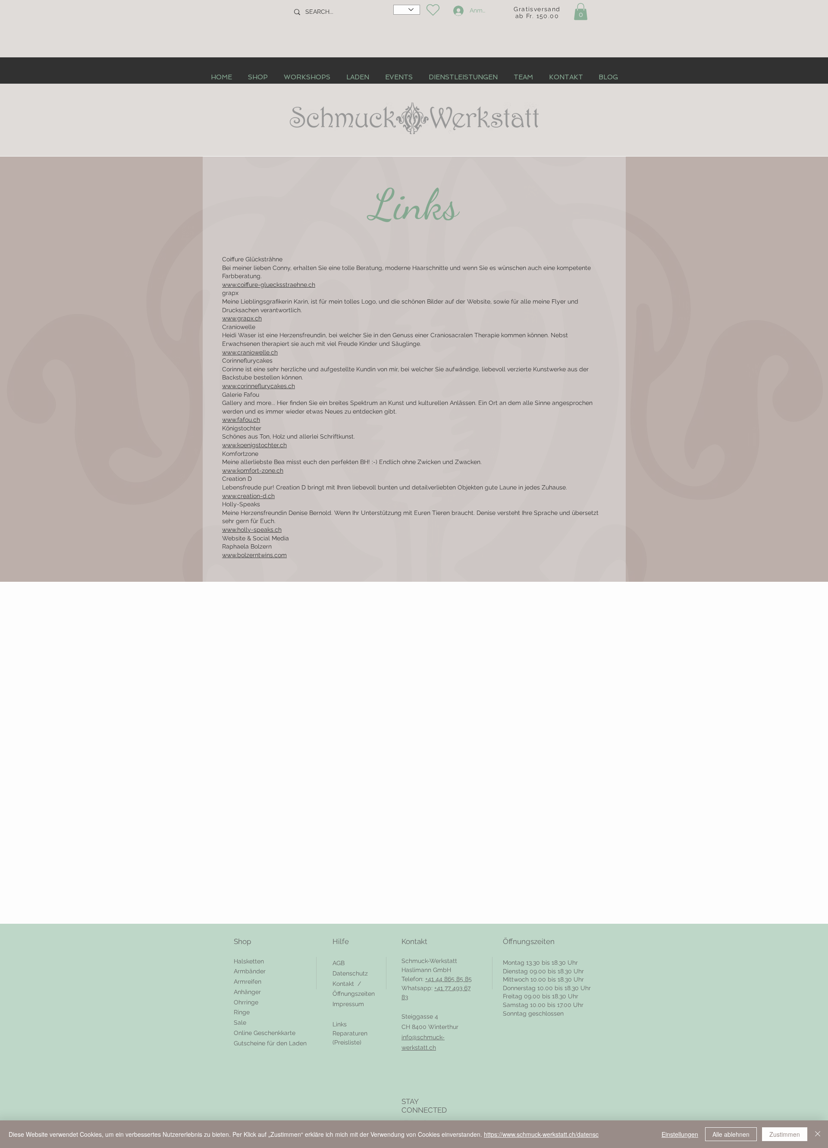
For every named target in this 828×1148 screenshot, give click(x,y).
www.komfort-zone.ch (252, 470)
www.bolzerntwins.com (254, 555)
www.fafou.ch (241, 419)
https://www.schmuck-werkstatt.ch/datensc (541, 1134)
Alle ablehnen (731, 1134)
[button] (581, 11)
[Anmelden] (457, 11)
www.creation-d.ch (248, 495)
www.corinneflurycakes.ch (258, 386)
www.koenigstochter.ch (254, 445)
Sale (240, 1022)
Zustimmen (784, 1134)
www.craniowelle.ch (250, 352)
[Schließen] (817, 1134)
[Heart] (433, 9)
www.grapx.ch (242, 318)
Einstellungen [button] (680, 1134)
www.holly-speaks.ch (252, 529)
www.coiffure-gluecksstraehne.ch (268, 284)
